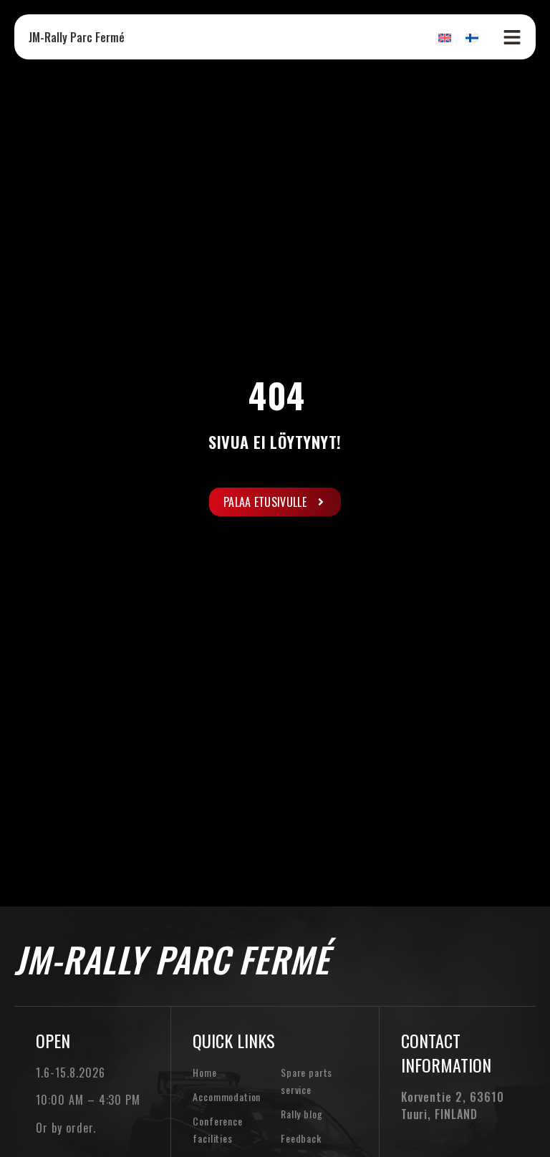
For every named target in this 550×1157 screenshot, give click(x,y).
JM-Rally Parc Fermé (77, 37)
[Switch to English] (444, 37)
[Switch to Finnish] (472, 37)
